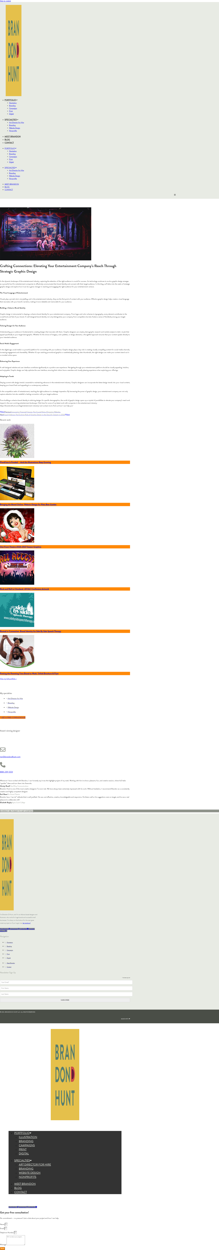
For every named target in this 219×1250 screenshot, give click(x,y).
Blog (7, 139)
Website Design (14, 128)
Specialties (11, 119)
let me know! (27, 923)
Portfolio (10, 99)
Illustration (13, 102)
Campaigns (13, 108)
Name (2, 1224)
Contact (9, 142)
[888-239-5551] (2, 765)
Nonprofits (13, 130)
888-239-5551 (6, 772)
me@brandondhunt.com (10, 756)
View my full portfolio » (8, 678)
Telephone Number (7, 1232)
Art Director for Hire (16, 122)
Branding (12, 105)
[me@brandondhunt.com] (2, 750)
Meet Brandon (13, 136)
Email (2, 1228)
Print (11, 111)
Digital (11, 113)
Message (3, 1244)
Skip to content (5, 1)
